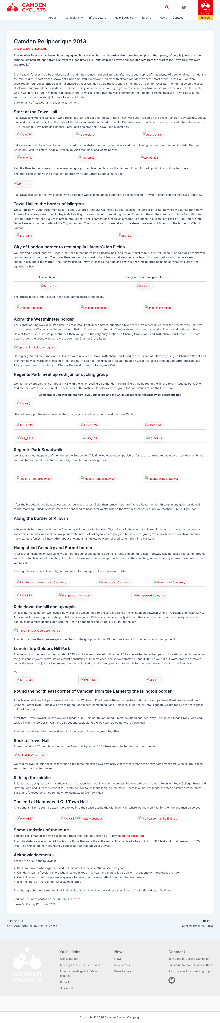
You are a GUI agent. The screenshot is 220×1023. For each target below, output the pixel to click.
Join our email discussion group (189, 971)
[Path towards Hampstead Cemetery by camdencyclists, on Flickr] (41, 582)
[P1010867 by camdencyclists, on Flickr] (25, 818)
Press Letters (122, 971)
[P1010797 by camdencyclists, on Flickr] (25, 157)
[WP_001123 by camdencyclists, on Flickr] (149, 157)
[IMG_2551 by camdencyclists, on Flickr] (153, 679)
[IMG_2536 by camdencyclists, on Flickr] (25, 425)
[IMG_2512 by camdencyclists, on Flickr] (87, 157)
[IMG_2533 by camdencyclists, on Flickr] (89, 425)
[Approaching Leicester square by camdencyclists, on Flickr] (35, 347)
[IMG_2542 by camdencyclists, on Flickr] (89, 679)
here (77, 899)
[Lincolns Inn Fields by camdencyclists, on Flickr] (30, 307)
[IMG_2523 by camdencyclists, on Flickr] (26, 438)
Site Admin (67, 988)
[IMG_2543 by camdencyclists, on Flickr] (25, 679)
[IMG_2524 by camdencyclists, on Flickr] (153, 425)
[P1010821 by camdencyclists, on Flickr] (24, 403)
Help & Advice (124, 17)
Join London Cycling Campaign (188, 958)
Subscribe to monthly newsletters (190, 965)
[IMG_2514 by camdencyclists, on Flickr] (24, 235)
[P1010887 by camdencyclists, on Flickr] (68, 818)
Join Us (205, 17)
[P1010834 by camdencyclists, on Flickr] (24, 595)
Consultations (69, 958)
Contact (177, 17)
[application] (57, 17)
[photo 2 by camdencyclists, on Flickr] (125, 235)
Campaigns (72, 17)
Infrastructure (97, 17)
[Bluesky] (184, 7)
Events (146, 17)
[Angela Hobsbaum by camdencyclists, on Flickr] (90, 818)
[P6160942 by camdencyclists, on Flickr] (154, 438)
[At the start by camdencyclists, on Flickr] (85, 134)
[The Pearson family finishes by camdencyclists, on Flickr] (158, 818)
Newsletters (122, 965)
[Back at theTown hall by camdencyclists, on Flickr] (29, 755)
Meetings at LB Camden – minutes (82, 965)
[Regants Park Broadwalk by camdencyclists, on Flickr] (34, 478)
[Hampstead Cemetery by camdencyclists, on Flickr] (114, 582)
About (52, 17)
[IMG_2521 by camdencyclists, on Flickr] (90, 438)
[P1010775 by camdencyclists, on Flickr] (24, 134)
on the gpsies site (133, 835)
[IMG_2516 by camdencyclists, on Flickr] (144, 285)
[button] (167, 7)
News (163, 17)
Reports (65, 982)
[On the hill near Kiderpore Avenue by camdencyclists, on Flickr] (37, 630)
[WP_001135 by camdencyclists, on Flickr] (22, 183)
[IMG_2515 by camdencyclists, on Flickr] (48, 285)
